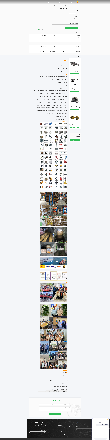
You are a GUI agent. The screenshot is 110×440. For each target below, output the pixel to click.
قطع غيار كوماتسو (72, 5)
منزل (72, 2)
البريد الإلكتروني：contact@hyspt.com (74, 426)
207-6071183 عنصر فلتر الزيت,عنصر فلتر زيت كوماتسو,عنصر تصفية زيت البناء (57, 391)
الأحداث (55, 2)
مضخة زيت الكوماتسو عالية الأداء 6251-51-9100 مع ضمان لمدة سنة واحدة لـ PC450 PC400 (75, 107)
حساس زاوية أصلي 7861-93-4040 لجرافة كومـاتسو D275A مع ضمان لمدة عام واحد (75, 89)
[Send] (93, 439)
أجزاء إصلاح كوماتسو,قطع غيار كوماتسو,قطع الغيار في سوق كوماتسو (54, 390)
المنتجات (68, 2)
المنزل (79, 5)
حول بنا (64, 2)
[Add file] (108, 439)
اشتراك (44, 432)
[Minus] (93, 419)
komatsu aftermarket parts (42, 391)
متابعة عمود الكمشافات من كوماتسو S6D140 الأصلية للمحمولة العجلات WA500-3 (75, 71)
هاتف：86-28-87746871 (76, 424)
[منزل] (77, 422)
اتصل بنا (59, 2)
